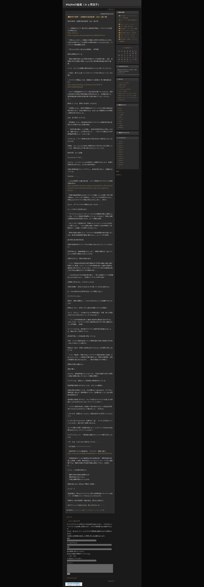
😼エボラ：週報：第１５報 (125, 26)
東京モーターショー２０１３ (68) (127, 95)
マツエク (121, 119)
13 (119, 57)
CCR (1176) (122, 87)
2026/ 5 (121, 147)
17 (130, 57)
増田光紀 (121, 127)
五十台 (120, 108)
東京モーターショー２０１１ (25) (127, 93)
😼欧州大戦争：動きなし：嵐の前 (127, 32)
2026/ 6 (121, 145)
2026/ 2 (121, 154)
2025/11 (121, 160)
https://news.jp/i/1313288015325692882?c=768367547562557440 (90, 453)
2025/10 (121, 162)
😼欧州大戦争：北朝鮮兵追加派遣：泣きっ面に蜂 (87, 17)
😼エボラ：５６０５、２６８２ (127, 30)
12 (135, 55)
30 (127, 61)
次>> (113, 9)
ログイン (119, 175)
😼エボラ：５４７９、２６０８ (127, 37)
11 (133, 55)
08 (124, 55)
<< (123, 48)
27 (119, 61)
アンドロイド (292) (124, 82)
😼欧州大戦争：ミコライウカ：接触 (128, 28)
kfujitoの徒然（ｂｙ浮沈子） (83, 4)
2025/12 (121, 158)
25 (133, 59)
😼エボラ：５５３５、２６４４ (127, 35)
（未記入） (121, 125)
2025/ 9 (121, 164)
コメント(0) (87, 510)
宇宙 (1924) (122, 99)
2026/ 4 (121, 149)
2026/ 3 (121, 152)
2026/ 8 (121, 141)
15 (124, 57)
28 (122, 61)
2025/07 (127, 48)
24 (130, 59)
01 (124, 53)
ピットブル (121, 112)
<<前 (109, 9)
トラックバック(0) (98, 510)
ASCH (120, 110)
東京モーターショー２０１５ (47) (127, 97)
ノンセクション (78, 510)
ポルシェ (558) (123, 91)
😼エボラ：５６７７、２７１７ (127, 24)
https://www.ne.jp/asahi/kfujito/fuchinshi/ (129, 74)
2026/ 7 (121, 143)
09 (127, 55)
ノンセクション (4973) (125, 89)
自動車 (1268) (122, 84)
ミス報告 (121, 114)
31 (130, 61)
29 (124, 61)
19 (135, 57)
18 (133, 57)
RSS (117, 171)
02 (127, 53)
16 (127, 57)
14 (122, 57)
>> (131, 48)
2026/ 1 (121, 156)
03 (130, 53)
